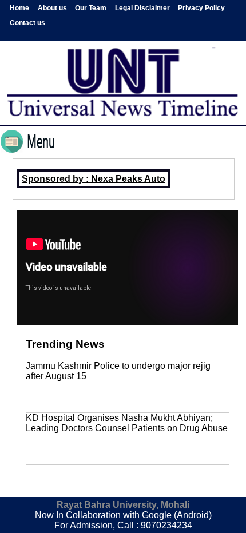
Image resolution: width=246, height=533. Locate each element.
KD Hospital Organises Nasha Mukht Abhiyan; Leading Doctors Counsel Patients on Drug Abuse (127, 423)
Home (19, 8)
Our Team (90, 8)
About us (52, 8)
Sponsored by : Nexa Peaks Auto (93, 179)
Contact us (27, 23)
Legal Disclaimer (142, 8)
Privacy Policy (201, 8)
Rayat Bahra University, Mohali (123, 505)
